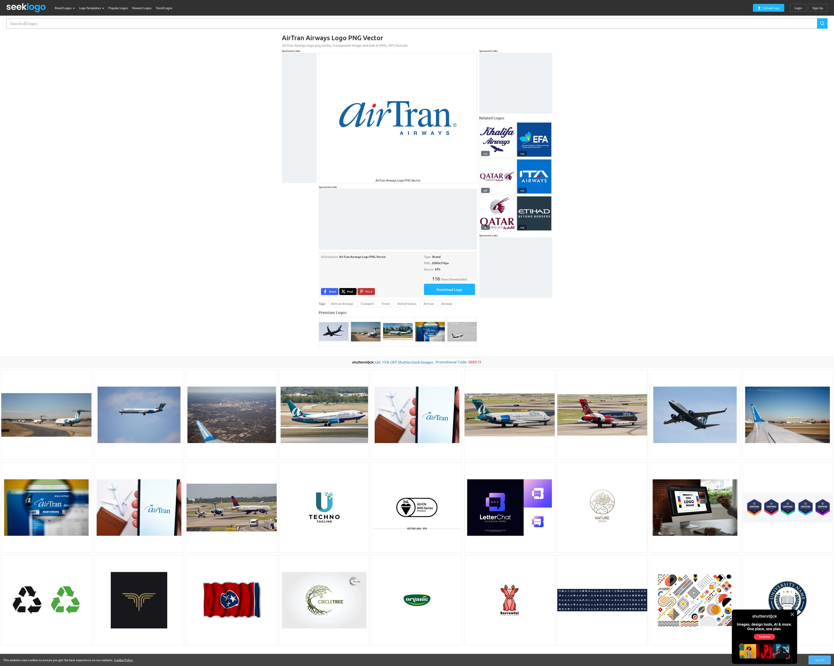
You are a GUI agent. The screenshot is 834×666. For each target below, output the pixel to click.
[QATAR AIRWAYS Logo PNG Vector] (497, 176)
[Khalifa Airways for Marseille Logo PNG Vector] (497, 140)
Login (798, 8)
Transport (367, 304)
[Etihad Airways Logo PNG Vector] (534, 213)
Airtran (429, 304)
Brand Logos (63, 8)
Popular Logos (118, 8)
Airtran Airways (342, 304)
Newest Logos (141, 8)
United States (406, 304)
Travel (385, 304)
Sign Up (817, 8)
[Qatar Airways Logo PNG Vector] (497, 213)
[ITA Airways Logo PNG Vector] (534, 176)
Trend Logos (164, 8)
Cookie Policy (123, 660)
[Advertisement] (299, 118)
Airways (446, 304)
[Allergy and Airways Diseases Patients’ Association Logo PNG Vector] (534, 140)
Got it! (819, 660)
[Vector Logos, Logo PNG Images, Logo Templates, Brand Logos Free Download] (26, 7)
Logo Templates (90, 8)
